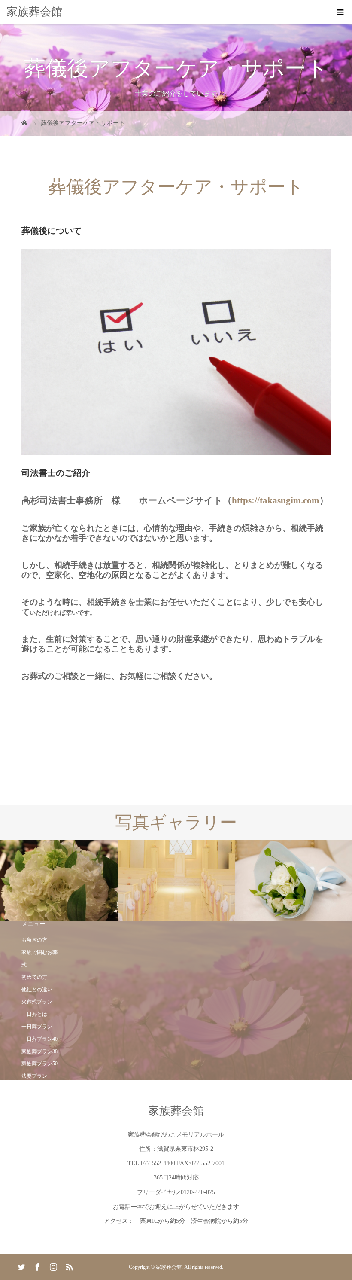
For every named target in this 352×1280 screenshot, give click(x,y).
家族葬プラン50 (39, 1064)
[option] (59, 880)
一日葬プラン (36, 1027)
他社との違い (36, 990)
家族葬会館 (34, 12)
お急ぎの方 (34, 940)
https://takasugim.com (275, 500)
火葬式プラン (36, 1002)
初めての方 (34, 977)
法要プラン (34, 1076)
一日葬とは (34, 1014)
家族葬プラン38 (39, 1051)
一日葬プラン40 (39, 1039)
